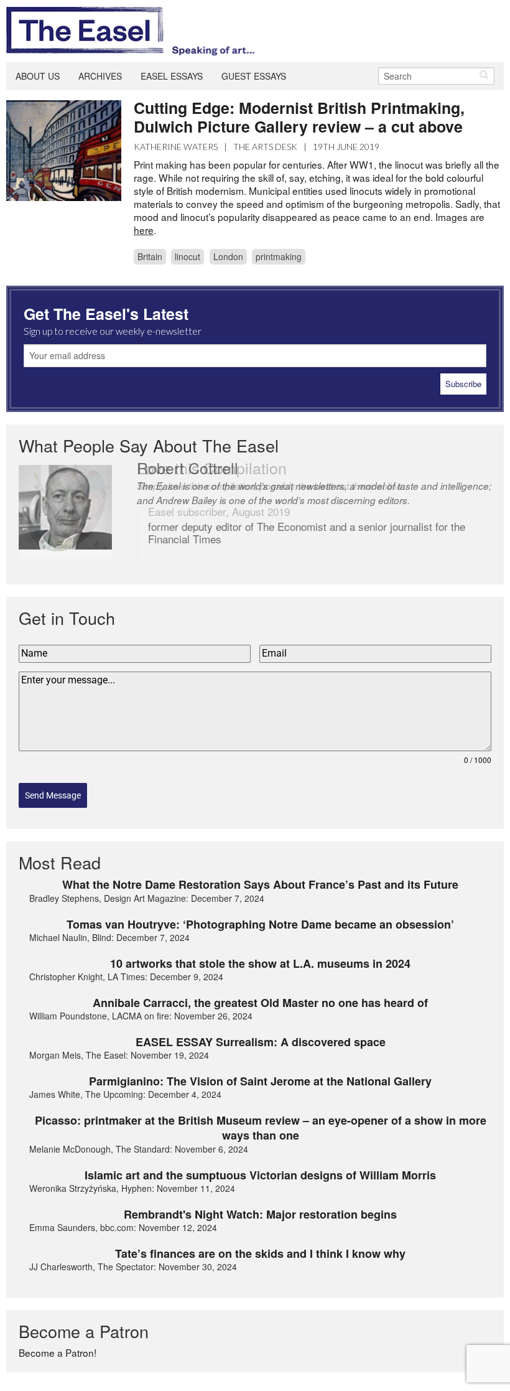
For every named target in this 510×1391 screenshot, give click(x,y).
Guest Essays (253, 76)
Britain (149, 256)
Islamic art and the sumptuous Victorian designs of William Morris (260, 1175)
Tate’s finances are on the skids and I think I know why (260, 1253)
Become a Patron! (57, 1352)
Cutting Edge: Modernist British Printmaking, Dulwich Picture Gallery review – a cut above (299, 117)
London (228, 256)
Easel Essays (172, 76)
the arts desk (265, 146)
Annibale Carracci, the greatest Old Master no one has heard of (260, 1002)
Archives (100, 76)
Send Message (53, 795)
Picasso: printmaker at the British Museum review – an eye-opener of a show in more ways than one (260, 1128)
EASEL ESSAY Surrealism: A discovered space (261, 1041)
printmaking (279, 256)
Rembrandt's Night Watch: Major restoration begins (260, 1214)
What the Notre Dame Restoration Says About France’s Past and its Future (260, 884)
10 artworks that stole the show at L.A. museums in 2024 (260, 963)
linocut (187, 256)
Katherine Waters (176, 146)
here (144, 230)
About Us (38, 76)
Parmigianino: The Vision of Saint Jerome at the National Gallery (260, 1081)
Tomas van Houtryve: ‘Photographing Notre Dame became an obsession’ (260, 924)
